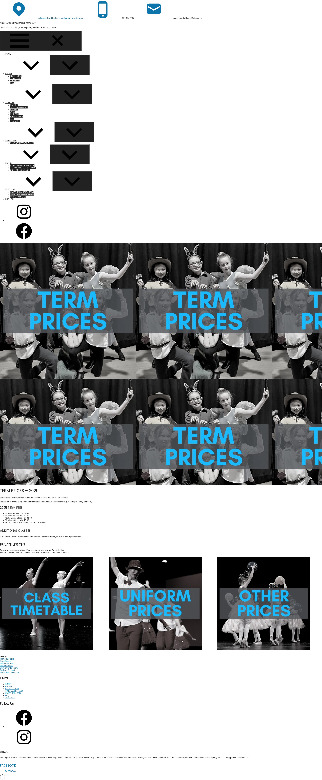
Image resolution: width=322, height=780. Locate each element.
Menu (78, 49)
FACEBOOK (8, 765)
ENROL (8, 163)
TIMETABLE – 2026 (14, 691)
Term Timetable (7, 659)
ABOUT (8, 74)
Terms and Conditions (9, 672)
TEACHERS (15, 78)
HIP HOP (14, 110)
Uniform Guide (6, 663)
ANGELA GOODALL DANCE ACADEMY (18, 22)
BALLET (14, 105)
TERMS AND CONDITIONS (23, 168)
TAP (12, 119)
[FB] (24, 240)
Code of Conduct (7, 670)
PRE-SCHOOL (16, 116)
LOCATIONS (16, 76)
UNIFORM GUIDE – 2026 (21, 192)
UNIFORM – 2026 (13, 693)
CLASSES (9, 103)
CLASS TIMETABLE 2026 (22, 143)
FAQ (12, 83)
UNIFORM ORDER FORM (22, 194)
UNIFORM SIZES (18, 197)
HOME (8, 54)
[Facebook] (24, 726)
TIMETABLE (11, 141)
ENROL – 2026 (12, 689)
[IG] (24, 220)
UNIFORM (10, 190)
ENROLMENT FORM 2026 (22, 165)
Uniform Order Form (9, 668)
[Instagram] (24, 746)
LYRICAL (14, 114)
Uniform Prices (6, 666)
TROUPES (15, 121)
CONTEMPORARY (19, 107)
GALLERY (14, 81)
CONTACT (10, 199)
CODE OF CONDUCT (20, 170)
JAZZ (12, 112)
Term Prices (5, 661)
